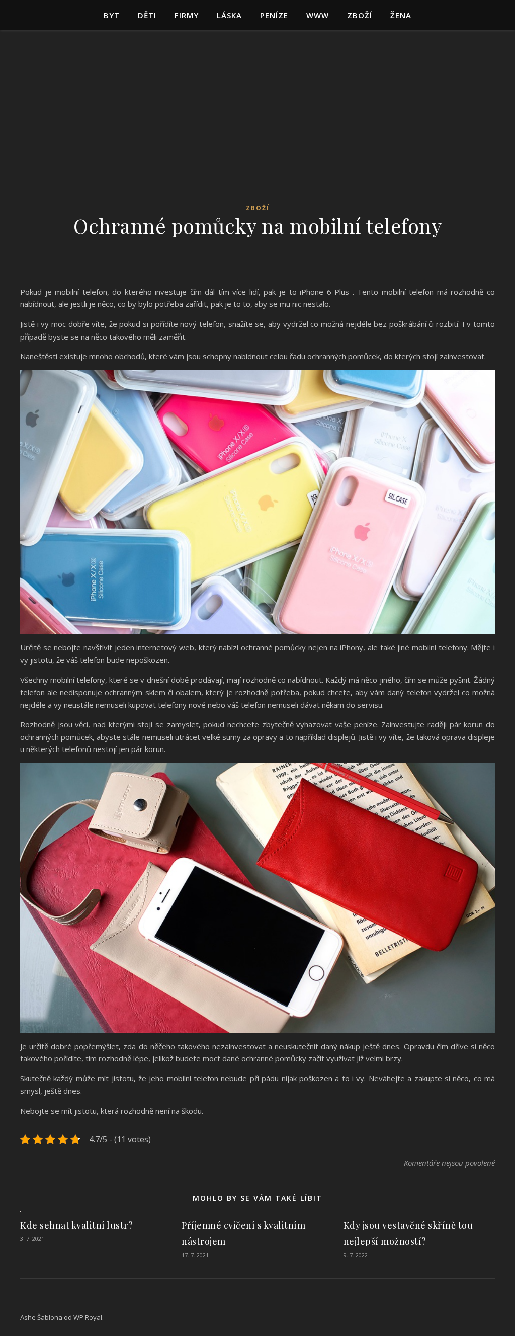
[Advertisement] (257, 125)
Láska (229, 15)
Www (317, 15)
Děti (147, 15)
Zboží (359, 15)
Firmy (187, 15)
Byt (112, 15)
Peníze (274, 15)
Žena (400, 15)
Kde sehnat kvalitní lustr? (76, 1225)
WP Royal (87, 1317)
